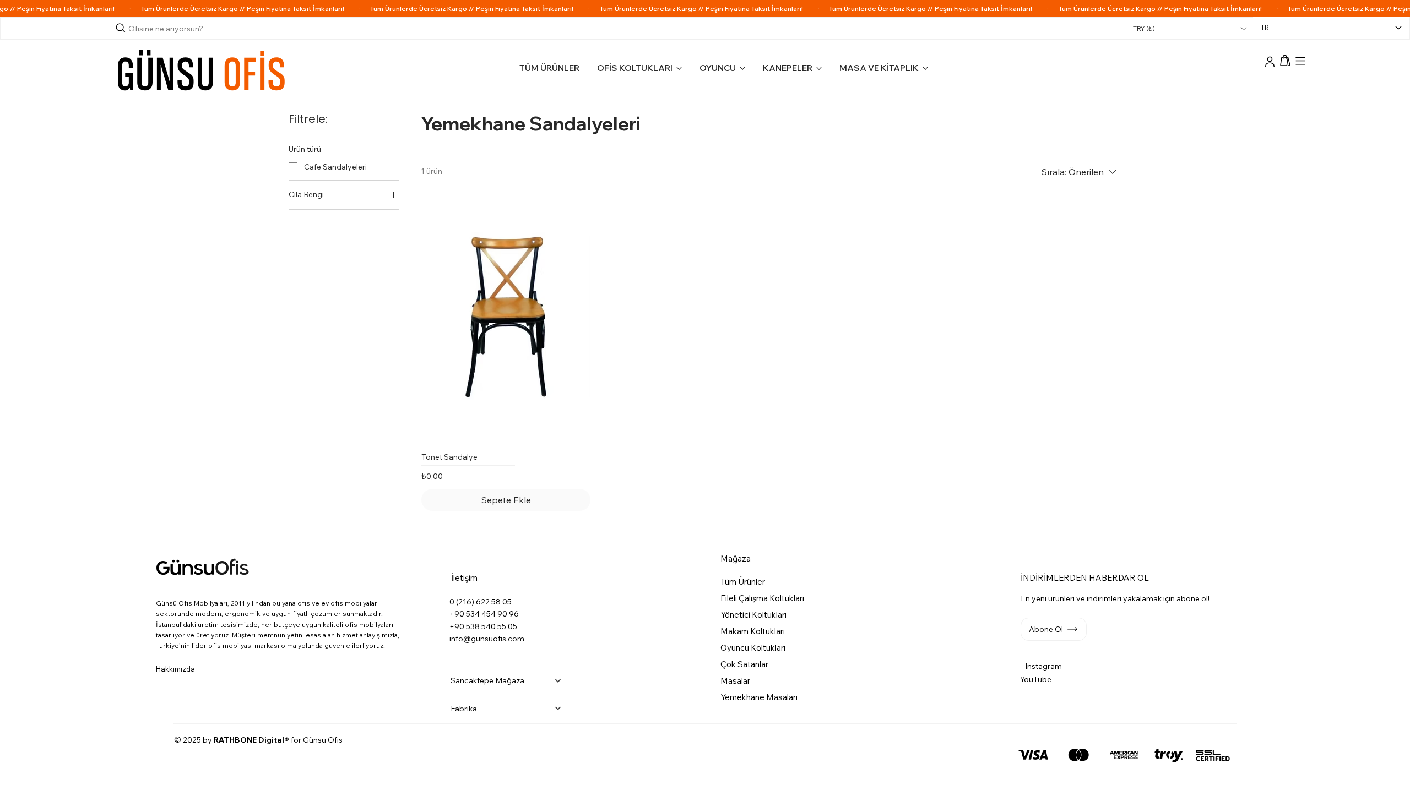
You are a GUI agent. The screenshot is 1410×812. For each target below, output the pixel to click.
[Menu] (1300, 61)
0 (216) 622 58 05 (480, 602)
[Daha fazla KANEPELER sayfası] (819, 68)
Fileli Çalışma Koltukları (762, 598)
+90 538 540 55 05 (483, 626)
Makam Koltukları (752, 631)
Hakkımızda (175, 668)
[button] (1285, 60)
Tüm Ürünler (742, 581)
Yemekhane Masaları (759, 697)
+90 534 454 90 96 (484, 614)
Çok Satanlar (744, 664)
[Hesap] (1270, 62)
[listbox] (1189, 28)
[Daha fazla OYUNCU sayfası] (742, 68)
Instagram (1043, 666)
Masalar (735, 680)
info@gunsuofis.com (486, 639)
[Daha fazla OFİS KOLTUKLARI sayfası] (679, 68)
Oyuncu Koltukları (752, 647)
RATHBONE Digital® (251, 740)
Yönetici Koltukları (753, 614)
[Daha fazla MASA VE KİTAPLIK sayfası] (925, 68)
